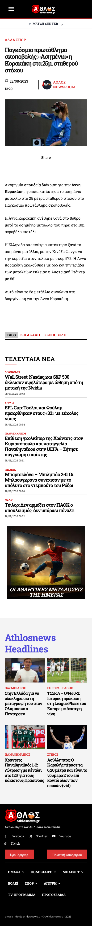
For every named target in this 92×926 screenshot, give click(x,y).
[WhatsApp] (35, 168)
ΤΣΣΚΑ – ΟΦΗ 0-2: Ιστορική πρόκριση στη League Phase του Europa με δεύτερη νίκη (66, 703)
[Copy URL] (67, 168)
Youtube (65, 836)
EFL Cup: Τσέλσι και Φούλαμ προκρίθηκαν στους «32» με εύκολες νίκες (41, 412)
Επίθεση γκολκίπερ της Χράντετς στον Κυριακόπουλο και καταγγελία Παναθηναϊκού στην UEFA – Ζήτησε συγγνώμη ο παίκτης (44, 446)
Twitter (41, 836)
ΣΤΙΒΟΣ (52, 754)
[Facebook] (13, 168)
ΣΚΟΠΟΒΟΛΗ (55, 334)
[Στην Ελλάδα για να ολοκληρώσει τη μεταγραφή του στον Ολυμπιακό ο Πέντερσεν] (25, 670)
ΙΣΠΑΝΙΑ (10, 469)
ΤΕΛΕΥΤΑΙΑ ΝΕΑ (30, 359)
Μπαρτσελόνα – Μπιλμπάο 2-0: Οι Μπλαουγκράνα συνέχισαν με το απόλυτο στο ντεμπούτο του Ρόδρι (39, 479)
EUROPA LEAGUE (60, 688)
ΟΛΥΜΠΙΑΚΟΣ (15, 688)
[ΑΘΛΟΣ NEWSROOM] (47, 84)
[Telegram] (57, 168)
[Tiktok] (5, 843)
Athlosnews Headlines (30, 643)
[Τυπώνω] (78, 168)
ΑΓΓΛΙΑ (9, 402)
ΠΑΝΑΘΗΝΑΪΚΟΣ (15, 433)
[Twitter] (31, 836)
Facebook (17, 836)
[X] (24, 168)
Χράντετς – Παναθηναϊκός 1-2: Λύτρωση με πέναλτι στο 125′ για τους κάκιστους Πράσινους (24, 770)
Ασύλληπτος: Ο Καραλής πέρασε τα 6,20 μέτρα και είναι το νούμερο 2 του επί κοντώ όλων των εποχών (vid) (67, 772)
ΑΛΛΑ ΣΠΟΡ (15, 40)
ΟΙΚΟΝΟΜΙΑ (12, 372)
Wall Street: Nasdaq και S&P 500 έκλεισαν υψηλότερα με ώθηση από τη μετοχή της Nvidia (44, 382)
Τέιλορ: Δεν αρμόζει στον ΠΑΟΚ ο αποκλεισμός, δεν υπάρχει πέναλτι (40, 507)
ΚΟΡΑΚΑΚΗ (30, 334)
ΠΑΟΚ (9, 500)
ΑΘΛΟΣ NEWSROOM (64, 84)
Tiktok (15, 843)
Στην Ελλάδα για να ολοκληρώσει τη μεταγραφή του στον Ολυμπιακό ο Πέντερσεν (23, 703)
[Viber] (46, 168)
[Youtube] (54, 836)
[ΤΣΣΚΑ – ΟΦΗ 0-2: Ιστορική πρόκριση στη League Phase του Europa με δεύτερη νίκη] (67, 670)
